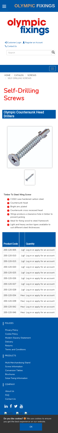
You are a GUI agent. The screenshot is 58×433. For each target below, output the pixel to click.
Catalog (19, 75)
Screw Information (14, 366)
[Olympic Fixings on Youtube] (22, 406)
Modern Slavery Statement (18, 337)
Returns (9, 345)
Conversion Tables (14, 370)
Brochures (10, 374)
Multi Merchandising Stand (17, 362)
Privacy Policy (11, 330)
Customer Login (14, 42)
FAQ (7, 395)
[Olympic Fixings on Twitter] (16, 406)
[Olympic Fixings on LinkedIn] (6, 406)
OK (31, 426)
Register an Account (34, 42)
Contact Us (12, 46)
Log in (29, 249)
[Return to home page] (29, 26)
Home (7, 75)
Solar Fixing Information (16, 378)
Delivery (9, 341)
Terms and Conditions (15, 349)
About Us (9, 391)
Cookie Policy (11, 334)
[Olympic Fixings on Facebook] (12, 406)
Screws (32, 75)
